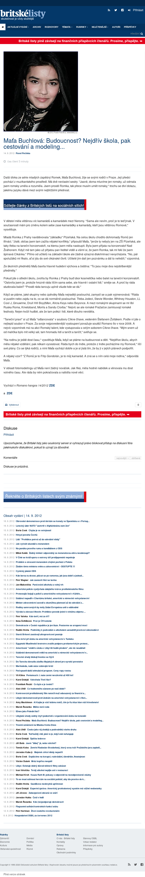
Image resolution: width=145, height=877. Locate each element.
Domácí (30, 838)
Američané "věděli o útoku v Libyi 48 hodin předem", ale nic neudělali (50, 648)
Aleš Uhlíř (21, 688)
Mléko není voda (41, 706)
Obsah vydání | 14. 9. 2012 (23, 515)
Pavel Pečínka (23, 153)
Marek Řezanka (24, 706)
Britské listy (25, 15)
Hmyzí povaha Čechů (26, 534)
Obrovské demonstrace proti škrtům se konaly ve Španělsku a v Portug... (52, 521)
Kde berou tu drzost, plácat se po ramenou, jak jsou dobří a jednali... (49, 575)
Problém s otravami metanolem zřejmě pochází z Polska (44, 562)
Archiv (37, 26)
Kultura (3, 845)
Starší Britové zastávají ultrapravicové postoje (39, 634)
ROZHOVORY (51, 26)
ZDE (52, 385)
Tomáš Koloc (22, 747)
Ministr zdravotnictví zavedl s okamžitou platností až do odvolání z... (49, 602)
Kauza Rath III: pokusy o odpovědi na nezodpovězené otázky (61, 774)
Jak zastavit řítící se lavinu (43, 580)
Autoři (116, 26)
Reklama (61, 848)
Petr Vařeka (22, 616)
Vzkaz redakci (90, 841)
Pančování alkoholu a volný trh (48, 584)
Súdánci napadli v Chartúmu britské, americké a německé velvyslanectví (52, 598)
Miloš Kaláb (22, 553)
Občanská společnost (10, 848)
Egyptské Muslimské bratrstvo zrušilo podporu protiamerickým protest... (52, 643)
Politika (30, 841)
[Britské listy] (45, 205)
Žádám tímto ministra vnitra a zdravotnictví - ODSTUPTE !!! (45, 566)
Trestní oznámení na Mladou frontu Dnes (36, 724)
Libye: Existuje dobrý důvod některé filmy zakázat (41, 765)
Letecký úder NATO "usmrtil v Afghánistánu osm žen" (43, 525)
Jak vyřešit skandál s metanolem (32, 543)
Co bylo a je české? (43, 684)
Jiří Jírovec (21, 792)
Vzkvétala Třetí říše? (40, 679)
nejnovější (121, 458)
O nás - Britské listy (66, 838)
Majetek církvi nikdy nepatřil (48, 752)
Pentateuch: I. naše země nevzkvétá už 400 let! (49, 675)
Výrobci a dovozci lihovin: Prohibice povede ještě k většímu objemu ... (51, 611)
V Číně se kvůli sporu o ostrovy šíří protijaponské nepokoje (45, 557)
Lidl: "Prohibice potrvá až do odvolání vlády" (38, 539)
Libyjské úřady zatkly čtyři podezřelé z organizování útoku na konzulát (51, 715)
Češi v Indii (38, 797)
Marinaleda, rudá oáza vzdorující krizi (34, 666)
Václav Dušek (23, 761)
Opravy (60, 845)
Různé (30, 848)
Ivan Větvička (23, 770)
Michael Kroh (22, 774)
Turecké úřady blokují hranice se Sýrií (35, 657)
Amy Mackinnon (24, 702)
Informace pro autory (93, 845)
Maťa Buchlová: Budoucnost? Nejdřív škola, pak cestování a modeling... (67, 720)
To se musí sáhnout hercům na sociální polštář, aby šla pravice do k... (50, 779)
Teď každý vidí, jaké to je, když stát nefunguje (51, 733)
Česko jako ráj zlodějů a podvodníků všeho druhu (51, 729)
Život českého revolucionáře (45, 810)
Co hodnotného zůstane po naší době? (46, 688)
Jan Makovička (23, 584)
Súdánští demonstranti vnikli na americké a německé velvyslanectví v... (52, 652)
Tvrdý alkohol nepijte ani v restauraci (49, 770)
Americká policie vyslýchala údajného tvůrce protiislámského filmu (49, 589)
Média (30, 845)
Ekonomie (5, 841)
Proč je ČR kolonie (42, 620)
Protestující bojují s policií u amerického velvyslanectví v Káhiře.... (49, 593)
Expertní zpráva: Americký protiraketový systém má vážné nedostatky (66, 788)
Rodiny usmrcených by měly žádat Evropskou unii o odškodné (47, 607)
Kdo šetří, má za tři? (39, 616)
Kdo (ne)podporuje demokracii (48, 801)
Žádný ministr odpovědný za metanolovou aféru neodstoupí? (59, 553)
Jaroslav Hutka (23, 797)
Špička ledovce (38, 738)
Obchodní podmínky (66, 852)
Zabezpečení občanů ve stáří (43, 792)
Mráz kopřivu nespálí (41, 761)
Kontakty (61, 841)
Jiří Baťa (20, 743)
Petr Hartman (23, 810)
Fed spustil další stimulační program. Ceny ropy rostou (43, 670)
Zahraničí (4, 838)
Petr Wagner (22, 580)
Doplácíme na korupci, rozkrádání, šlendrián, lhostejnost (57, 756)
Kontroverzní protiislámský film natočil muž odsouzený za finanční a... (51, 693)
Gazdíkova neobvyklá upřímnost (47, 783)
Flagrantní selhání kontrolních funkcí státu (37, 806)
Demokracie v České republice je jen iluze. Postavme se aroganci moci (51, 625)
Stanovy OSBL (90, 838)
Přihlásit (137, 10)
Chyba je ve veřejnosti (40, 530)
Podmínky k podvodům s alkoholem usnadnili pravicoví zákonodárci (65, 629)
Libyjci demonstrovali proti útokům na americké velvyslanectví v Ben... (51, 697)
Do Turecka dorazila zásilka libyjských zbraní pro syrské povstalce (49, 661)
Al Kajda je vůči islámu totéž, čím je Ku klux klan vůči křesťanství (66, 702)
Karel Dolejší (22, 679)
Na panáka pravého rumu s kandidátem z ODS (39, 548)
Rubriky (81, 26)
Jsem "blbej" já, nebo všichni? (41, 743)
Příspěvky (130, 26)
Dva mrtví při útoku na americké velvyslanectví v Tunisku (45, 639)
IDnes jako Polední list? (27, 711)
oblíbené (136, 458)
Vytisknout (13, 404)
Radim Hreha (22, 629)
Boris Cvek (21, 530)
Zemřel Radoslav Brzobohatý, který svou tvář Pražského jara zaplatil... (65, 747)
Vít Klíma (20, 675)
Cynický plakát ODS (26, 571)
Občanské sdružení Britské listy (34, 864)
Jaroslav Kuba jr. (24, 752)
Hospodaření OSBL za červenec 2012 (33, 815)
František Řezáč (24, 684)
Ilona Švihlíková (24, 620)
